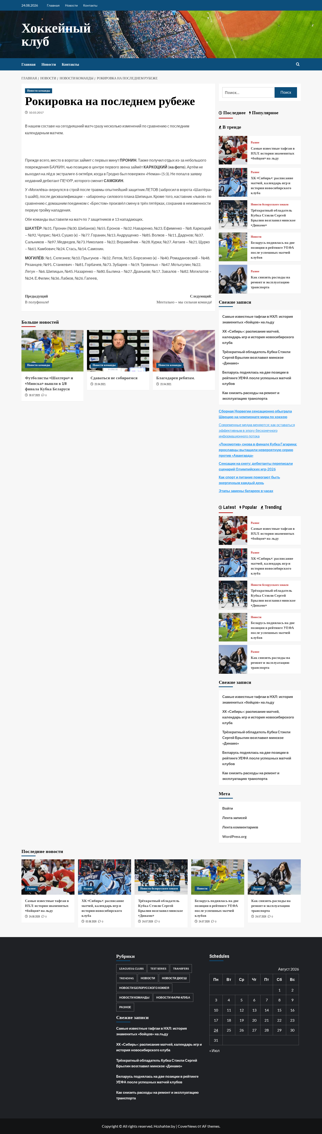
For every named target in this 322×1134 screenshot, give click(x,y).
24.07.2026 (147, 921)
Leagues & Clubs (131, 968)
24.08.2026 (34, 916)
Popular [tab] (249, 507)
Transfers (181, 968)
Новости (71, 5)
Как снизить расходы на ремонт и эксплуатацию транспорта (270, 282)
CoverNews (187, 1126)
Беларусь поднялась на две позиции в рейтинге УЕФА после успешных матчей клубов (273, 250)
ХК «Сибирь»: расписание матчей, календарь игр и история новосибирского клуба (272, 185)
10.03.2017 (36, 112)
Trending (126, 978)
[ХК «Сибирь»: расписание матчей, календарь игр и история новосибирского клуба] (233, 181)
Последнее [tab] (234, 112)
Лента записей (234, 818)
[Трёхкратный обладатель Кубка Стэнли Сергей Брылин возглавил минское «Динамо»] (233, 214)
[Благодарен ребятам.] (184, 350)
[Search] (298, 64)
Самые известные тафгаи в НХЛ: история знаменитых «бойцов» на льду (273, 153)
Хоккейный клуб (56, 34)
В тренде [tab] (231, 127)
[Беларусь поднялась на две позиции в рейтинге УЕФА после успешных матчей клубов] (233, 246)
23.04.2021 (100, 384)
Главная (53, 5)
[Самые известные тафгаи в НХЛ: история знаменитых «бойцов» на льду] (233, 149)
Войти (227, 808)
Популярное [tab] (264, 112)
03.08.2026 (91, 921)
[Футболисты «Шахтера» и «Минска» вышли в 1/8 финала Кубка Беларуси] (52, 350)
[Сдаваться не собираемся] (118, 350)
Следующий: (184, 299)
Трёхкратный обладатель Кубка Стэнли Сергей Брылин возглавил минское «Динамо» (273, 218)
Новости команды (38, 91)
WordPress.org (234, 836)
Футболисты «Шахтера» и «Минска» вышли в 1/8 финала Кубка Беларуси (49, 383)
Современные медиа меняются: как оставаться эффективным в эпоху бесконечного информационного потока (257, 430)
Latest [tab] (229, 507)
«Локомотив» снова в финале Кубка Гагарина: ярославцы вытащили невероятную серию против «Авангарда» (258, 449)
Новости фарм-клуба (173, 997)
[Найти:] (248, 92)
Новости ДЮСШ (174, 978)
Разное (255, 142)
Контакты (90, 5)
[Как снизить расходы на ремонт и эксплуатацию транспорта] (233, 278)
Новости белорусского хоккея (270, 204)
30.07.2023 (34, 395)
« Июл (214, 1050)
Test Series (158, 968)
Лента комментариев (240, 827)
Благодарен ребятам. (175, 377)
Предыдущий (37, 299)
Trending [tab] (272, 507)
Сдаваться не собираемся (114, 377)
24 (216, 1030)
